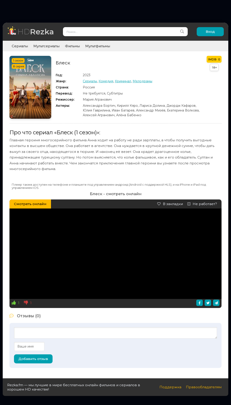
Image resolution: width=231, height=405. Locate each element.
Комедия (106, 81)
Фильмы (72, 46)
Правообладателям (204, 387)
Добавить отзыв (33, 359)
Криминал (123, 81)
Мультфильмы (97, 46)
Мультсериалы (46, 46)
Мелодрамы (142, 81)
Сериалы (20, 46)
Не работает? (205, 204)
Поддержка (170, 387)
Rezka (35, 31)
